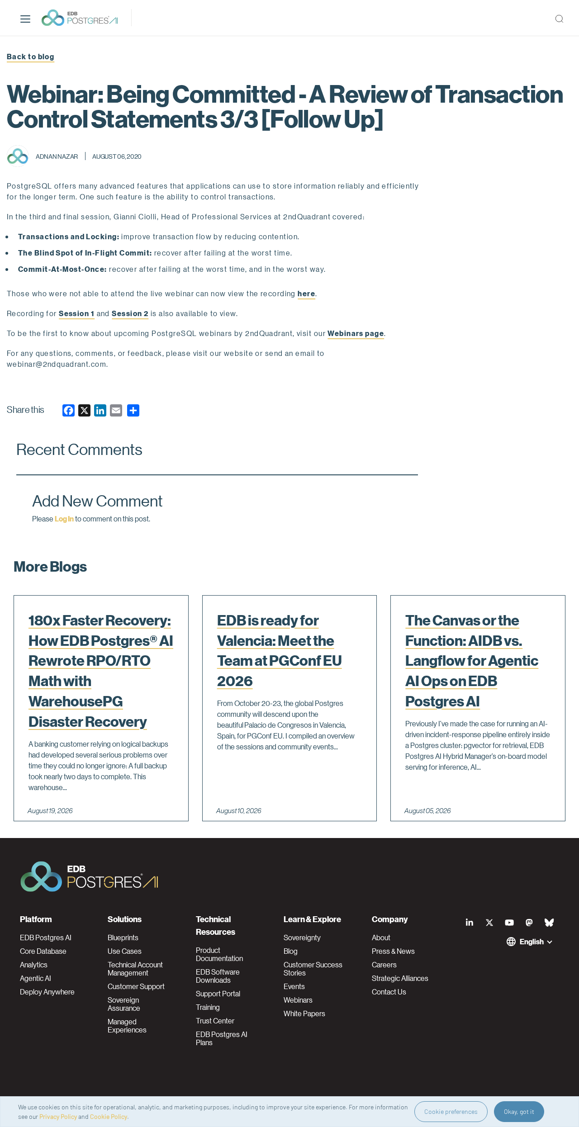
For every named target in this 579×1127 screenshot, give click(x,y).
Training (208, 1007)
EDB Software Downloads (218, 976)
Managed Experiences (127, 1026)
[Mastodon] (529, 922)
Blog (291, 951)
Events (294, 986)
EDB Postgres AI (45, 937)
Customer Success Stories (313, 969)
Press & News (393, 951)
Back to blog (30, 56)
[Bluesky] (549, 922)
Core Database (43, 951)
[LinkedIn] (469, 922)
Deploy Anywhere (47, 992)
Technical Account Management (135, 969)
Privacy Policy (58, 1116)
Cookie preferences (451, 1111)
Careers (384, 965)
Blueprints (123, 937)
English (532, 941)
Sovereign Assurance (124, 1004)
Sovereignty (302, 937)
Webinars (298, 1000)
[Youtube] (509, 922)
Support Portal (218, 994)
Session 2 (130, 313)
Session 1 (77, 313)
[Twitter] (489, 922)
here (306, 293)
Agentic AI (35, 978)
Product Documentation (219, 954)
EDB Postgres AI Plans (221, 1038)
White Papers (304, 1013)
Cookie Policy (108, 1116)
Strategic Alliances (400, 978)
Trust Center (215, 1021)
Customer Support (136, 986)
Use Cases (125, 951)
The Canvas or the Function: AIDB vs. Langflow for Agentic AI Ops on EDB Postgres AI (471, 660)
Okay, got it (519, 1111)
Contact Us (389, 992)
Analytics (33, 965)
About (381, 937)
